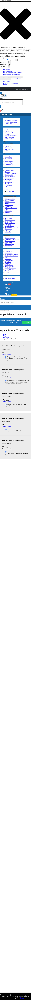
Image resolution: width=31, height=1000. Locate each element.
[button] (15, 24)
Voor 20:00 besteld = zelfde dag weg (21, 89)
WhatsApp (26, 322)
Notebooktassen (9, 265)
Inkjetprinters (8, 158)
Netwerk (6, 167)
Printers (6, 154)
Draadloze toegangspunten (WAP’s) (11, 172)
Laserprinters (8, 160)
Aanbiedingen (11, 294)
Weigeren (10, 77)
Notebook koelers (9, 266)
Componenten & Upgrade (10, 196)
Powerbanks (8, 271)
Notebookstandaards (10, 268)
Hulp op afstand (4, 109)
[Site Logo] (3, 96)
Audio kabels (8, 218)
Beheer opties (6, 69)
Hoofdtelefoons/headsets (11, 256)
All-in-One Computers (11, 120)
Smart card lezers (9, 149)
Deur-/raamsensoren (10, 241)
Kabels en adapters (8, 215)
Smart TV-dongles (9, 138)
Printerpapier (9, 164)
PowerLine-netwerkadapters (9, 184)
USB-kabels (8, 230)
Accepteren (3, 77)
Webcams (7, 272)
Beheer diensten (7, 71)
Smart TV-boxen (9, 137)
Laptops (8, 123)
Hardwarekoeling (9, 200)
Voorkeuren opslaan (5, 78)
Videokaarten (8, 211)
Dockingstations (9, 251)
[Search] (0, 106)
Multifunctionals (9, 161)
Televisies (7, 134)
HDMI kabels (8, 221)
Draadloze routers (9, 170)
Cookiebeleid (6, 81)
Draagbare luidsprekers (11, 132)
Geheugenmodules (10, 199)
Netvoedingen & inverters (11, 227)
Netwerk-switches (9, 182)
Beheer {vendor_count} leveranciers (12, 72)
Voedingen (7, 212)
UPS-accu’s (9, 190)
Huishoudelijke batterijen (11, 254)
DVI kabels (8, 224)
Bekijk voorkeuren (18, 77)
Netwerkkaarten (9, 179)
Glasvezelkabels (9, 175)
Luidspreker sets (9, 131)
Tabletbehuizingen (9, 269)
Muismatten (8, 259)
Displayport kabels (10, 223)
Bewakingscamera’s (10, 238)
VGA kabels (8, 232)
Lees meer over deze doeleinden (11, 74)
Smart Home (7, 235)
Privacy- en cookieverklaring (10, 83)
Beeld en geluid (7, 126)
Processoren (8, 206)
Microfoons (8, 263)
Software (6, 275)
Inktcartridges (8, 157)
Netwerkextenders (9, 178)
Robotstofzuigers (9, 244)
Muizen (7, 257)
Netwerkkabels (9, 181)
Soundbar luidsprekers (11, 135)
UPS (6, 186)
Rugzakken (8, 262)
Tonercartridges (9, 163)
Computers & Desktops (11, 122)
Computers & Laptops (9, 117)
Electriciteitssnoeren (10, 220)
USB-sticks (8, 146)
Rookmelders (8, 242)
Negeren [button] (22, 998)
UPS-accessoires (10, 191)
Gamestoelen (8, 253)
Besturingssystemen (10, 278)
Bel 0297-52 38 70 (14, 322)
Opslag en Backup (8, 143)
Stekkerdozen (8, 229)
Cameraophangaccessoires (12, 239)
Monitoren (7, 129)
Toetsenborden (9, 260)
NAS (6, 150)
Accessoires (7, 248)
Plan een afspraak (6, 354)
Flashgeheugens (9, 147)
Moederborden (9, 205)
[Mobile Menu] (1, 93)
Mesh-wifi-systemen (10, 176)
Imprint (5, 84)
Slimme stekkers (9, 245)
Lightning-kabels (9, 226)
